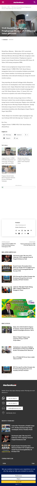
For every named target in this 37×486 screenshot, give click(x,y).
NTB (9, 7)
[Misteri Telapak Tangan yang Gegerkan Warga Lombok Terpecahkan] (7, 339)
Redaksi (5, 39)
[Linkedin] (25, 230)
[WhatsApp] (26, 45)
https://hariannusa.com (20, 225)
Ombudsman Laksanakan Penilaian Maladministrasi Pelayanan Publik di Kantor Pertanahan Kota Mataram (23, 348)
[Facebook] (10, 45)
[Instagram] (22, 230)
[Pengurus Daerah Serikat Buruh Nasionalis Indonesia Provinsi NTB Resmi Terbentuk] (9, 169)
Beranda (4, 7)
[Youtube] (28, 233)
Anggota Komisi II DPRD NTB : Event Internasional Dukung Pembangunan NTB (9, 245)
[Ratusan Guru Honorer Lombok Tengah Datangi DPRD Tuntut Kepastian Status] (25, 152)
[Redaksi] (9, 228)
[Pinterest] (21, 45)
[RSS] (16, 233)
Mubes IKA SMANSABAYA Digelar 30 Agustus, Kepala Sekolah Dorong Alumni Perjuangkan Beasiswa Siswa (23, 328)
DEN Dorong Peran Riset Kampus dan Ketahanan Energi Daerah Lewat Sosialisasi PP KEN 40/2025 (24, 278)
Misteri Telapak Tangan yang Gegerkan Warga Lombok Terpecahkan (21, 338)
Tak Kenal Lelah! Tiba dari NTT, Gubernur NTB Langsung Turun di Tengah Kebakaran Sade (23, 257)
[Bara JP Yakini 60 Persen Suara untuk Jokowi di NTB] (7, 359)
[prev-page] (3, 376)
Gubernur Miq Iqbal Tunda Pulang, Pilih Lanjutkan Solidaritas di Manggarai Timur (23, 288)
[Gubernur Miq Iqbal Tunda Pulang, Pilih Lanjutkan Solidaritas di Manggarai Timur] (7, 289)
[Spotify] (19, 233)
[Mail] (28, 230)
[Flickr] (19, 230)
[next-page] (5, 376)
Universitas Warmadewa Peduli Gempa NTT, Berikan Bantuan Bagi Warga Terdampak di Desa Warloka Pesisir (22, 427)
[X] (15, 45)
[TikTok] (22, 233)
